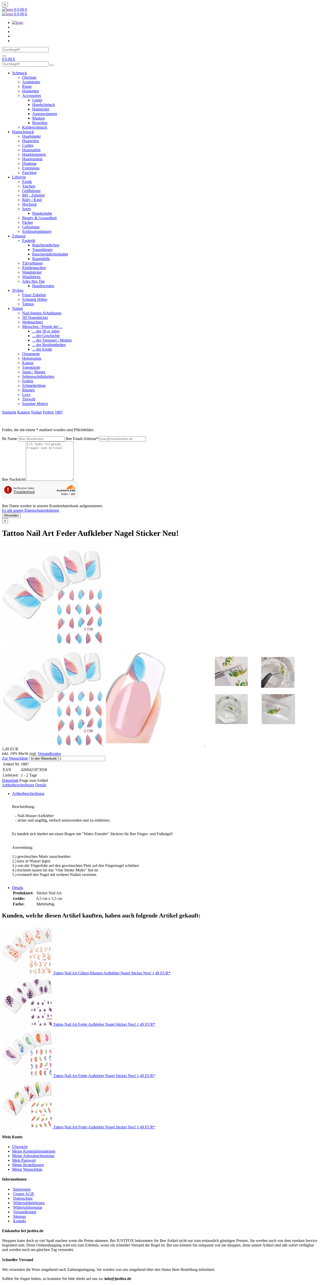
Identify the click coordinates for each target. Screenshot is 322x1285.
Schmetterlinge (34, 385)
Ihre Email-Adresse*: (82, 438)
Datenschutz (23, 1198)
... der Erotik (42, 349)
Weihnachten (32, 322)
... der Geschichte (46, 336)
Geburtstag (30, 227)
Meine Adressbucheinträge (33, 1156)
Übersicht (19, 1147)
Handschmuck (43, 104)
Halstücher (40, 109)
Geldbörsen (31, 191)
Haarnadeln (31, 150)
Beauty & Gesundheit (39, 218)
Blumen (28, 390)
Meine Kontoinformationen (33, 1151)
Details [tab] (17, 888)
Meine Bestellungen (28, 1165)
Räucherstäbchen (45, 245)
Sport (26, 209)
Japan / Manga (33, 372)
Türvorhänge (32, 263)
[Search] (4, 56)
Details (40, 785)
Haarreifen (30, 141)
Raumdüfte (41, 258)
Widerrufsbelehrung (29, 1203)
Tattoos (28, 304)
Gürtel (37, 100)
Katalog (23, 412)
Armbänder (31, 82)
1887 (59, 412)
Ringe (27, 86)
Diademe (29, 163)
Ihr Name (9, 438)
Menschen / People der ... (42, 326)
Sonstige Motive (35, 403)
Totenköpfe (31, 367)
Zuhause (19, 236)
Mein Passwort (24, 1160)
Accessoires (31, 95)
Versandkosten (49, 753)
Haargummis (32, 159)
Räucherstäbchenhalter (50, 254)
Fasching (29, 172)
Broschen (39, 123)
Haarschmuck (23, 132)
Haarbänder (31, 136)
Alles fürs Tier (33, 281)
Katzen (27, 363)
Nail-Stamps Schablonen (41, 313)
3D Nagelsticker (35, 317)
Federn (27, 381)
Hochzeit (29, 204)
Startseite (9, 412)
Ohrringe (29, 77)
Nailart (17, 308)
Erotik (27, 181)
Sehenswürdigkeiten (38, 376)
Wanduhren (31, 277)
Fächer (27, 222)
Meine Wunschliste (27, 1169)
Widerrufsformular (27, 1207)
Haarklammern (34, 154)
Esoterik (28, 240)
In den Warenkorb (44, 758)
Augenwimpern (44, 114)
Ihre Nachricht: (14, 479)
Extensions (30, 168)
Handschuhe (42, 213)
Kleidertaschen (34, 268)
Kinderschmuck (34, 127)
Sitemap (19, 1216)
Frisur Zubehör (34, 295)
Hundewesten (43, 286)
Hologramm (31, 358)
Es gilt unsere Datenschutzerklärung (30, 510)
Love (26, 394)
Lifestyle (19, 177)
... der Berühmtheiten (49, 345)
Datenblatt (10, 780)
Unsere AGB (23, 1194)
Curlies (27, 145)
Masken (38, 118)
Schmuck (19, 73)
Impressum (21, 1189)
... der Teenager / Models (52, 340)
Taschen (28, 186)
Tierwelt (28, 399)
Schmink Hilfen (34, 299)
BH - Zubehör (33, 195)
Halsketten (30, 91)
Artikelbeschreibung (18, 785)
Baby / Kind (32, 200)
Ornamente (31, 354)
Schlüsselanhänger (37, 231)
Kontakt (19, 1221)
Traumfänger (42, 249)
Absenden (11, 515)
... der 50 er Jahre (46, 331)
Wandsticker (32, 272)
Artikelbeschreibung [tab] (28, 793)
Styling (17, 290)
